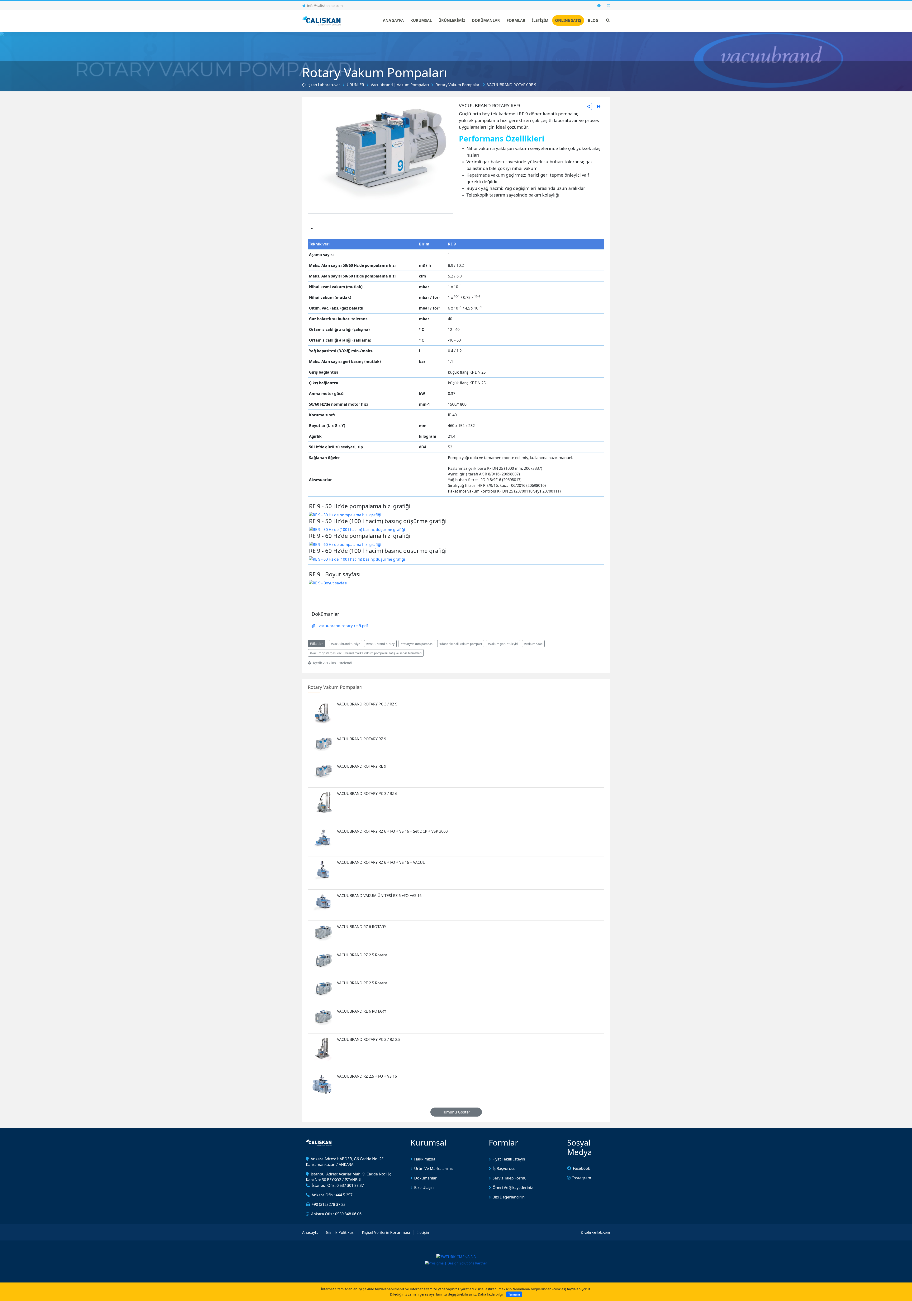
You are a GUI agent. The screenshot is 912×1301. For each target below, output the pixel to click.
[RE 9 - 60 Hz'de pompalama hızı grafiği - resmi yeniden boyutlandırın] (345, 544)
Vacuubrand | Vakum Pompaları (400, 84)
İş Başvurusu (504, 1168)
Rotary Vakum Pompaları (458, 84)
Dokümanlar (425, 1178)
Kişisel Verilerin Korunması (386, 1232)
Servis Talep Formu (510, 1178)
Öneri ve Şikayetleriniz (513, 1187)
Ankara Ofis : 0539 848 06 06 (336, 1213)
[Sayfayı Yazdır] (598, 106)
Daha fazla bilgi (490, 1294)
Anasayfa (310, 1232)
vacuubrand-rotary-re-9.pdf (343, 625)
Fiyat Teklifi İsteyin (509, 1159)
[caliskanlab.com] (322, 20)
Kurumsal (428, 1142)
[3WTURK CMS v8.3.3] (456, 1256)
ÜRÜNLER (355, 84)
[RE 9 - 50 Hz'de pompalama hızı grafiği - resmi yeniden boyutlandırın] (345, 514)
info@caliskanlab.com (325, 5)
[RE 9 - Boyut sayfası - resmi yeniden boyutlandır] (328, 582)
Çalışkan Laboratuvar (321, 84)
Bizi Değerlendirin (509, 1197)
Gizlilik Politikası (340, 1232)
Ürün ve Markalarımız (434, 1168)
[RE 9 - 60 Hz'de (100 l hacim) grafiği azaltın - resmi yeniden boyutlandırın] (357, 558)
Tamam (514, 1294)
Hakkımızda (424, 1159)
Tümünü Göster (456, 1112)
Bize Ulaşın (424, 1187)
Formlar (503, 1142)
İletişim (423, 1232)
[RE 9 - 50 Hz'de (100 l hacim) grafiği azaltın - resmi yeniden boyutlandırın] (357, 529)
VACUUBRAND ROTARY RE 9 (511, 84)
